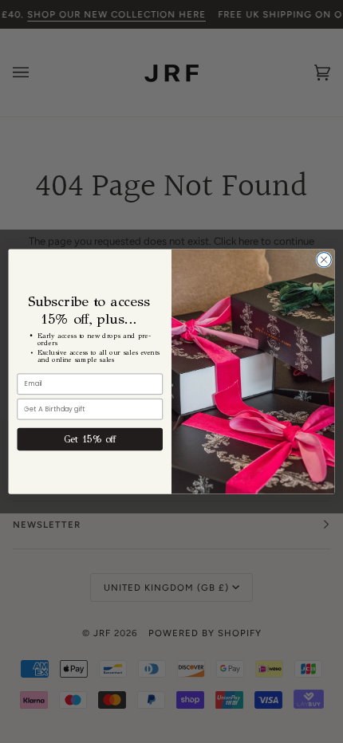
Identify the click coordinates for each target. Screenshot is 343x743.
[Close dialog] (324, 260)
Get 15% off (90, 439)
